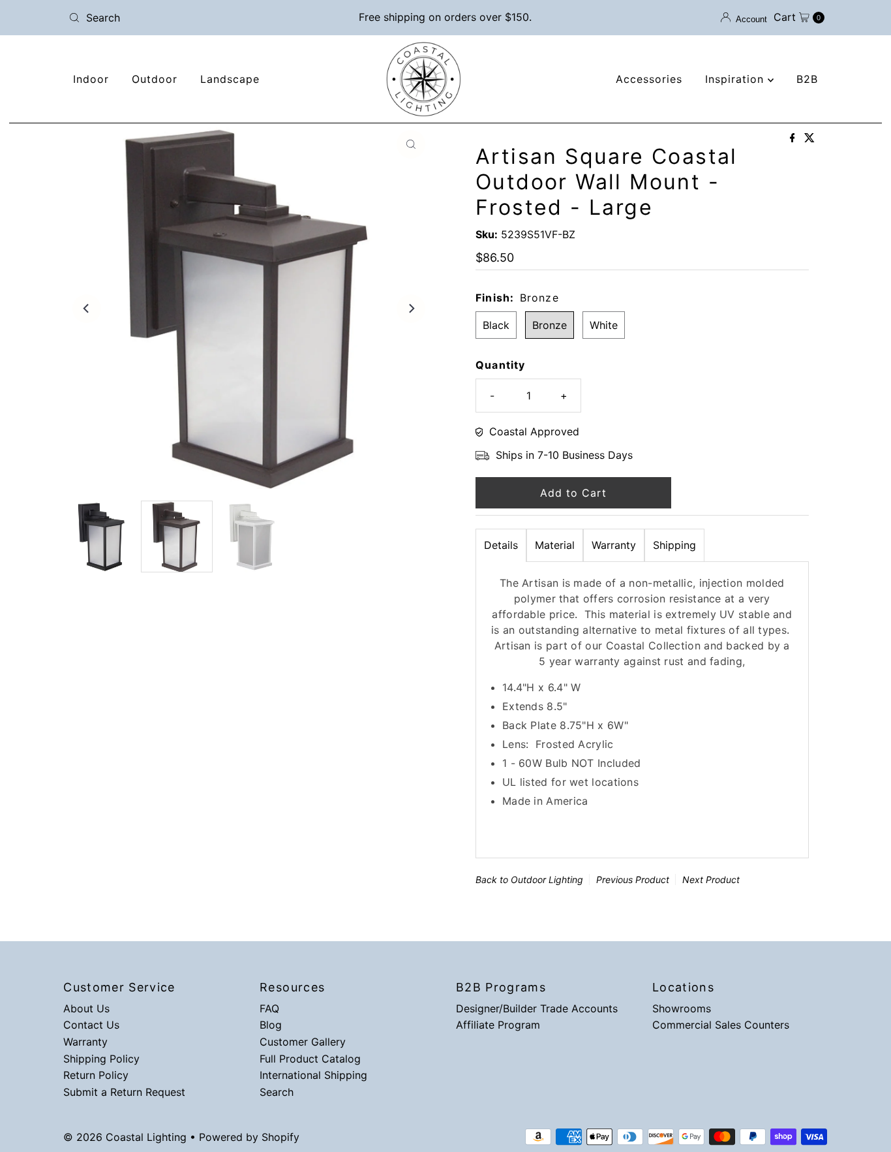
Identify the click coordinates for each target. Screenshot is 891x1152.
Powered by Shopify (249, 1137)
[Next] (411, 308)
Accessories (649, 79)
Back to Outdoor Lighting (529, 879)
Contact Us (91, 1024)
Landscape (230, 79)
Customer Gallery (303, 1041)
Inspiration (736, 79)
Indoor (91, 79)
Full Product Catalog (310, 1058)
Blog (271, 1024)
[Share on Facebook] (794, 138)
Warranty (614, 545)
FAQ (269, 1008)
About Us (86, 1008)
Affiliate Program (498, 1024)
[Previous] (86, 308)
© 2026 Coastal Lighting (125, 1137)
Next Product (711, 879)
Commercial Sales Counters (720, 1024)
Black (496, 325)
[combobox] (187, 18)
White (604, 325)
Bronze (549, 325)
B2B (807, 79)
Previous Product (632, 879)
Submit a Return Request (124, 1091)
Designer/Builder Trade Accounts (537, 1008)
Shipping (674, 545)
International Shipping (313, 1075)
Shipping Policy (101, 1058)
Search (277, 1091)
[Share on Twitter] (809, 138)
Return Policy (95, 1075)
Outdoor (154, 79)
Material (555, 545)
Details (501, 545)
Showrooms (681, 1008)
